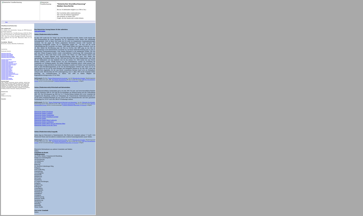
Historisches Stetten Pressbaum (43, 111)
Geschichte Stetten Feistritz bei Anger (8, 64)
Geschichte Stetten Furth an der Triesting (9, 63)
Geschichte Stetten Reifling (6, 59)
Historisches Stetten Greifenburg (44, 122)
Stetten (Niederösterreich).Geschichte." (58, 78)
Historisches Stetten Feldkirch (7, 55)
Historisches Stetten (40, 118)
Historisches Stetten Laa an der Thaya (45, 125)
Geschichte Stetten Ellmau (6, 75)
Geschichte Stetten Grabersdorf (7, 79)
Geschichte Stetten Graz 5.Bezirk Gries (8, 61)
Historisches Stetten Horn (6, 53)
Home (6, 22)
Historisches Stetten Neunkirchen (7, 56)
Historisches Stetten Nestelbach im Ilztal (46, 117)
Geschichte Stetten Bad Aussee (7, 66)
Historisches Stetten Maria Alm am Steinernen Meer (49, 123)
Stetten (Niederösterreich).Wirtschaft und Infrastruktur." (63, 102)
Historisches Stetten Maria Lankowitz (45, 120)
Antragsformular (39, 31)
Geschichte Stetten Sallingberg (7, 62)
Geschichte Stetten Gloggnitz (6, 67)
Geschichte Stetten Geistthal (6, 78)
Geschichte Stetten (4, 60)
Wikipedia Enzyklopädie (78, 78)
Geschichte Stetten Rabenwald (7, 71)
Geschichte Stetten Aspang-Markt (7, 76)
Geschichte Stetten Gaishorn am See (8, 73)
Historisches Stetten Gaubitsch (43, 113)
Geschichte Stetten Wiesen (6, 68)
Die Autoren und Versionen (59, 79)
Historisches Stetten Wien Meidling (8, 57)
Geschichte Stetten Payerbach (6, 69)
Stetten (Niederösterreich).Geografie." (58, 140)
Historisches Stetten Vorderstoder (44, 115)
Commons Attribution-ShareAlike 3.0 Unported (66, 81)
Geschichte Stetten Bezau (6, 65)
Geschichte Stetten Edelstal (6, 70)
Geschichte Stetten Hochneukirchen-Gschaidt (9, 74)
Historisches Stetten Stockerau (7, 54)
